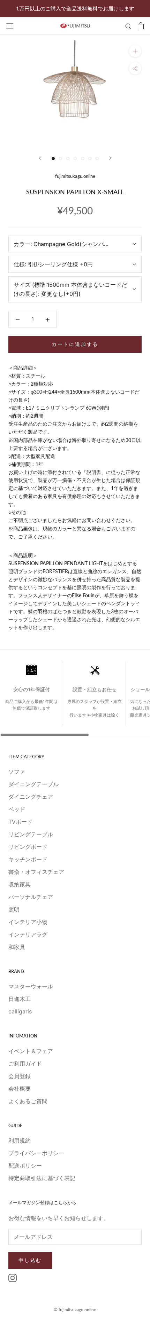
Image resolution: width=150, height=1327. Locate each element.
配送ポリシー (25, 1165)
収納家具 (19, 884)
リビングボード (27, 846)
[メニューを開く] (9, 26)
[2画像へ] (60, 158)
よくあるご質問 (27, 1101)
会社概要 (19, 1088)
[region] (75, 699)
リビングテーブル (30, 834)
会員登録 (19, 1076)
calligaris (20, 1011)
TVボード (20, 821)
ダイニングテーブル (33, 784)
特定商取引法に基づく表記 (41, 1178)
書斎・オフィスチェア (36, 871)
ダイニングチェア (30, 796)
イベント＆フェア (30, 1051)
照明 (14, 909)
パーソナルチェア (30, 896)
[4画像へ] (75, 158)
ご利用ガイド (25, 1063)
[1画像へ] (53, 158)
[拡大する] (135, 51)
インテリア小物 (27, 921)
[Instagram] (12, 1277)
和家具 (16, 946)
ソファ (16, 771)
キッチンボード (27, 859)
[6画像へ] (89, 158)
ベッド (16, 809)
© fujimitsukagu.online (75, 1309)
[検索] (128, 26)
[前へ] (40, 158)
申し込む (30, 1260)
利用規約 (19, 1140)
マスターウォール (30, 986)
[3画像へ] (67, 158)
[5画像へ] (82, 158)
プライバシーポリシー (36, 1153)
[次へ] (110, 158)
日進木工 (19, 998)
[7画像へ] (97, 158)
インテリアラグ (27, 934)
